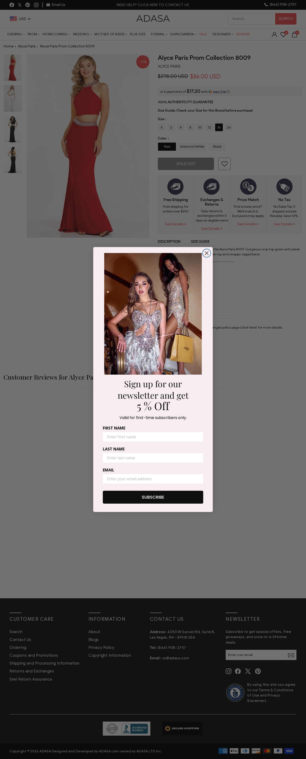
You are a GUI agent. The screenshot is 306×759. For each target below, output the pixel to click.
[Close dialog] (206, 253)
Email (108, 470)
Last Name (114, 449)
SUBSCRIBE (153, 497)
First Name (114, 428)
